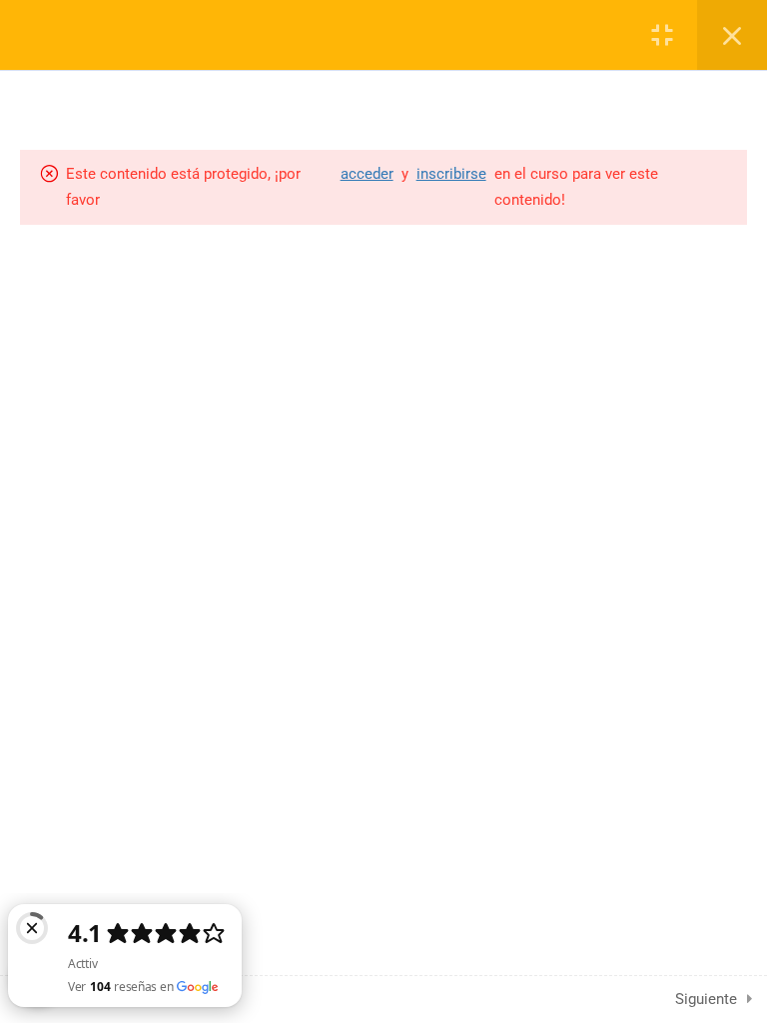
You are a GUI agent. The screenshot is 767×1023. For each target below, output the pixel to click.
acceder (367, 174)
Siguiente (706, 999)
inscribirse (451, 174)
